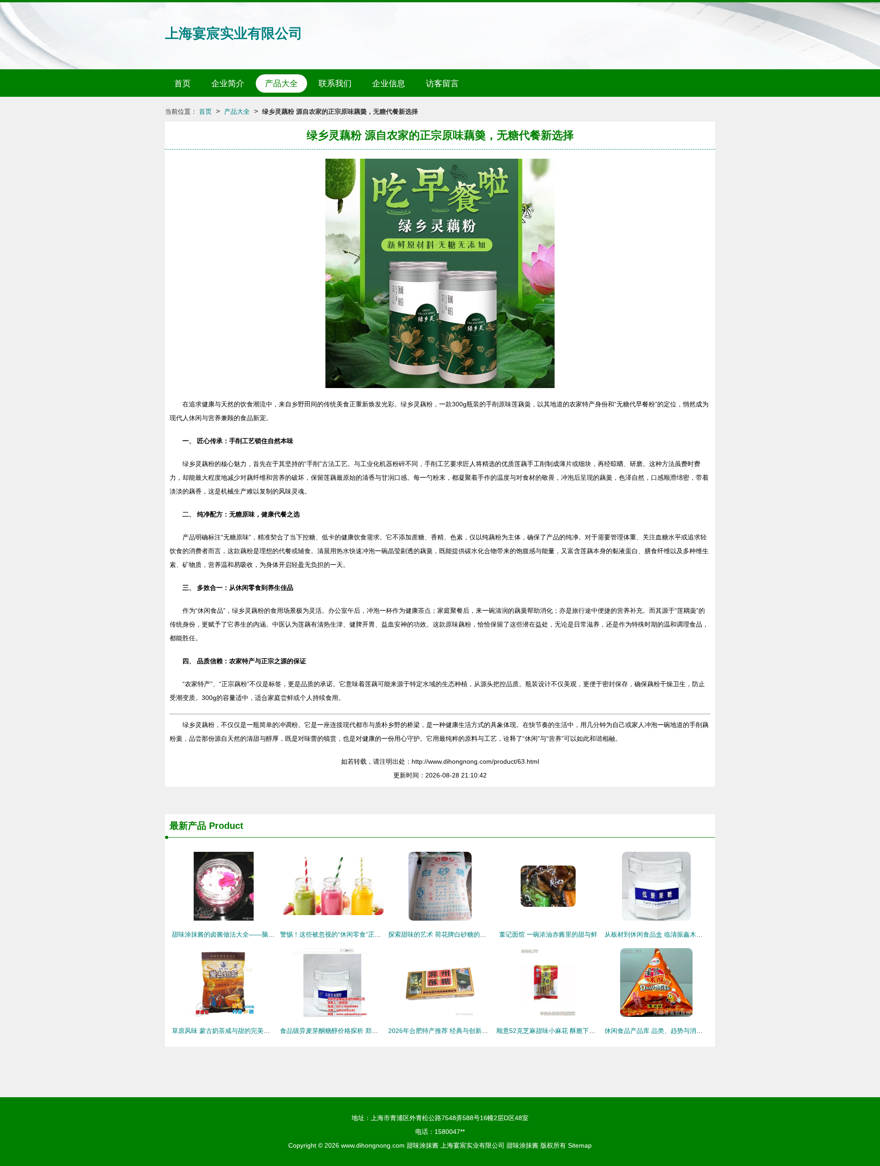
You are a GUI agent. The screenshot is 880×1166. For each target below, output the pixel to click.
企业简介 (227, 83)
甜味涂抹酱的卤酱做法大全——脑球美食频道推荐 (242, 934)
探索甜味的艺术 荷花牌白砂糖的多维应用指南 (453, 934)
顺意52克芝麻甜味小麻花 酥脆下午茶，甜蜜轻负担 (568, 1030)
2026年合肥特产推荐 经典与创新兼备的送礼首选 (457, 1030)
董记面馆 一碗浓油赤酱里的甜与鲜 (548, 934)
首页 (182, 83)
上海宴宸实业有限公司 (233, 33)
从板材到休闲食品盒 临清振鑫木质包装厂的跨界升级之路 (686, 934)
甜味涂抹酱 (423, 1145)
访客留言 (442, 83)
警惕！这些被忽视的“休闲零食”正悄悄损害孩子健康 (353, 934)
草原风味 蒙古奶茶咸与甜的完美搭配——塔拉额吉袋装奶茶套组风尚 (269, 1030)
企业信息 (388, 83)
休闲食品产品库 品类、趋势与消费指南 (660, 1030)
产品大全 (281, 83)
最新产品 (188, 826)
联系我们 (335, 83)
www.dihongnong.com (373, 1145)
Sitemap (580, 1145)
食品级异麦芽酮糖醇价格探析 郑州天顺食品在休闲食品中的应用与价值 (380, 1030)
